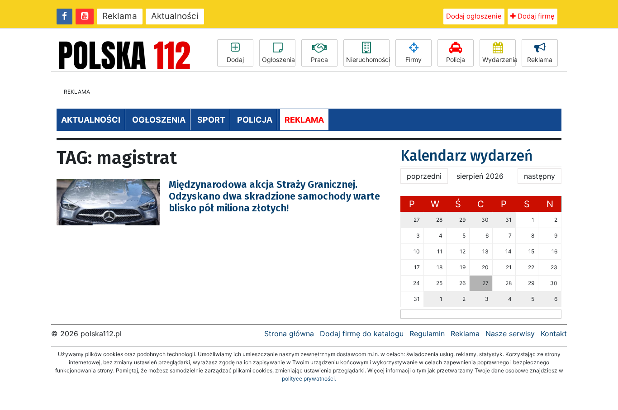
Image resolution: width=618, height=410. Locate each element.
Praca (319, 59)
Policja (455, 59)
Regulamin (427, 333)
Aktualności (175, 16)
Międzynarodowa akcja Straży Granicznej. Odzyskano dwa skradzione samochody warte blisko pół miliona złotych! (274, 196)
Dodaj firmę (535, 16)
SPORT (211, 119)
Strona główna (289, 333)
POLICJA (254, 119)
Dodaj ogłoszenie (474, 16)
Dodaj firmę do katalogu (362, 333)
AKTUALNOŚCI (90, 119)
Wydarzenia (499, 59)
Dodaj (235, 59)
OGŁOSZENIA (158, 119)
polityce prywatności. (309, 378)
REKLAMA (304, 119)
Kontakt (554, 333)
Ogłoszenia (278, 59)
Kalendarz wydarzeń (466, 155)
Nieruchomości (368, 59)
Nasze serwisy (510, 333)
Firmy (413, 59)
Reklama (119, 16)
